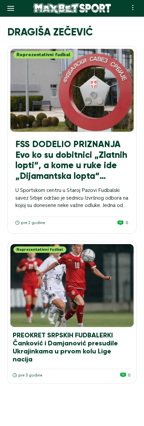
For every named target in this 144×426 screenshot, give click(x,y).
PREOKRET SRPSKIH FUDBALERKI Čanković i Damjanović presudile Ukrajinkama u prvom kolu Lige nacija (65, 347)
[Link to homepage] (72, 8)
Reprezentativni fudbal (43, 55)
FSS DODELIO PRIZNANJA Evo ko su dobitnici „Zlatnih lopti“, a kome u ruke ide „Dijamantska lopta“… (71, 160)
